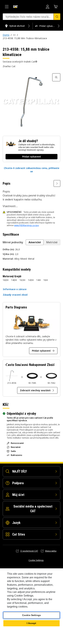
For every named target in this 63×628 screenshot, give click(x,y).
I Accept (31, 623)
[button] (31, 170)
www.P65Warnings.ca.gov (26, 225)
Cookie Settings (36, 560)
